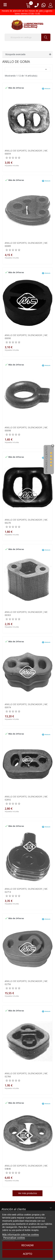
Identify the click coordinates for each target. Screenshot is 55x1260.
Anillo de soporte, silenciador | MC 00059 (26, 152)
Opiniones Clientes (46, 459)
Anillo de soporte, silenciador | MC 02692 (26, 798)
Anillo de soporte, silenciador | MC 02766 (26, 1075)
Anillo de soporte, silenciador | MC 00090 (26, 337)
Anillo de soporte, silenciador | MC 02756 (26, 983)
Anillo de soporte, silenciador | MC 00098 (26, 429)
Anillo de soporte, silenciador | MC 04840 (26, 1167)
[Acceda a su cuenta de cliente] (50, 6)
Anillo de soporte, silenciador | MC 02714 (26, 890)
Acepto (27, 1254)
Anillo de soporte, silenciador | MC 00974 (26, 706)
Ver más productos (27, 1193)
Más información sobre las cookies (20, 1234)
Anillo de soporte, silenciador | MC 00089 (26, 244)
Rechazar (27, 1245)
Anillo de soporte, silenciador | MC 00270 (26, 521)
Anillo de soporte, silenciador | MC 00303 (26, 613)
